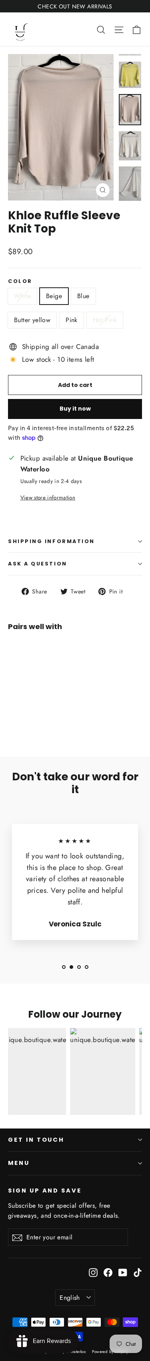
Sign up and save (45, 1191)
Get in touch (36, 1140)
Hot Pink (105, 320)
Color (20, 281)
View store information (47, 497)
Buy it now (75, 409)
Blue (83, 296)
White (22, 296)
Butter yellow (32, 320)
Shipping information (51, 541)
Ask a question (37, 563)
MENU (19, 1163)
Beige (54, 296)
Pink (72, 320)
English (70, 1297)
